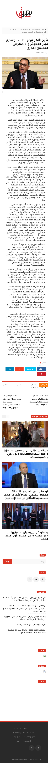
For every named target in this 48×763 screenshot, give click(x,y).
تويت (29, 369)
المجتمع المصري (15, 384)
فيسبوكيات (17, 736)
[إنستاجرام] (30, 579)
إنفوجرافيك (27, 741)
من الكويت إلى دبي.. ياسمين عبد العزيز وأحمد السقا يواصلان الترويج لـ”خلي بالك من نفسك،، (26, 453)
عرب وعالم (18, 728)
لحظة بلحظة (36, 29)
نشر (40, 369)
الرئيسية (44, 29)
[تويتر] (36, 579)
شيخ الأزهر (33, 387)
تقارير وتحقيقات (29, 736)
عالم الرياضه (31, 732)
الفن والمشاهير (19, 732)
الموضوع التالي (11, 395)
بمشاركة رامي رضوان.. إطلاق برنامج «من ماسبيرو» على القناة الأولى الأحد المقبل (27, 535)
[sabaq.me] (24, 12)
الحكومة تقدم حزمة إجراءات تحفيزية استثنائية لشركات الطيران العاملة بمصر (27, 631)
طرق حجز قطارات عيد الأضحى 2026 (31, 624)
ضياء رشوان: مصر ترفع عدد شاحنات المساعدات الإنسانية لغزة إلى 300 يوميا (11, 403)
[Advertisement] (26, 701)
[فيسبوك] (43, 579)
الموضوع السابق (39, 395)
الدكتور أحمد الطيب (29, 384)
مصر (36, 52)
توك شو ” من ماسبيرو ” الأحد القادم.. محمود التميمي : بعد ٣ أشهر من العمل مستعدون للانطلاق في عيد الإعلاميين (25, 494)
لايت (18, 741)
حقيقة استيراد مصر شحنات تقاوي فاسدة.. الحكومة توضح (38, 402)
